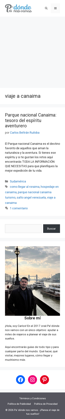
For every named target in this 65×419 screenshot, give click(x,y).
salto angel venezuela (31, 197)
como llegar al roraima (25, 186)
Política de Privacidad (46, 403)
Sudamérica (18, 181)
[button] (46, 8)
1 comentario (19, 208)
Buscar (51, 228)
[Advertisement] (32, 50)
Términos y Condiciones (32, 398)
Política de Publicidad (19, 403)
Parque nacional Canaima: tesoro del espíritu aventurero (30, 120)
